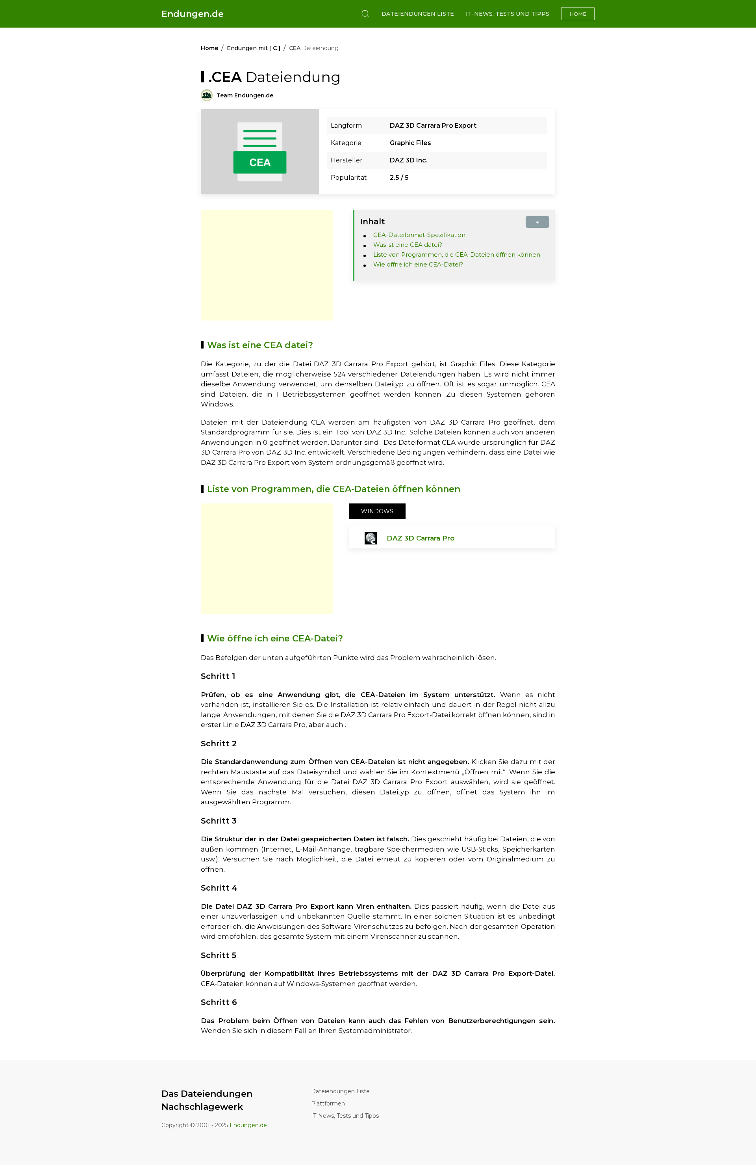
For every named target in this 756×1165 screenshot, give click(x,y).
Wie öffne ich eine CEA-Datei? (418, 264)
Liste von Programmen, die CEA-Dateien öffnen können (456, 254)
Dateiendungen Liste (418, 13)
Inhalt (372, 221)
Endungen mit (253, 48)
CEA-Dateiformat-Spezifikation (419, 235)
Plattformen (328, 1103)
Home (577, 14)
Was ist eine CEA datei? (407, 244)
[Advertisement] (267, 265)
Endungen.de (192, 14)
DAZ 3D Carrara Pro (421, 538)
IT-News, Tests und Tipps (507, 13)
